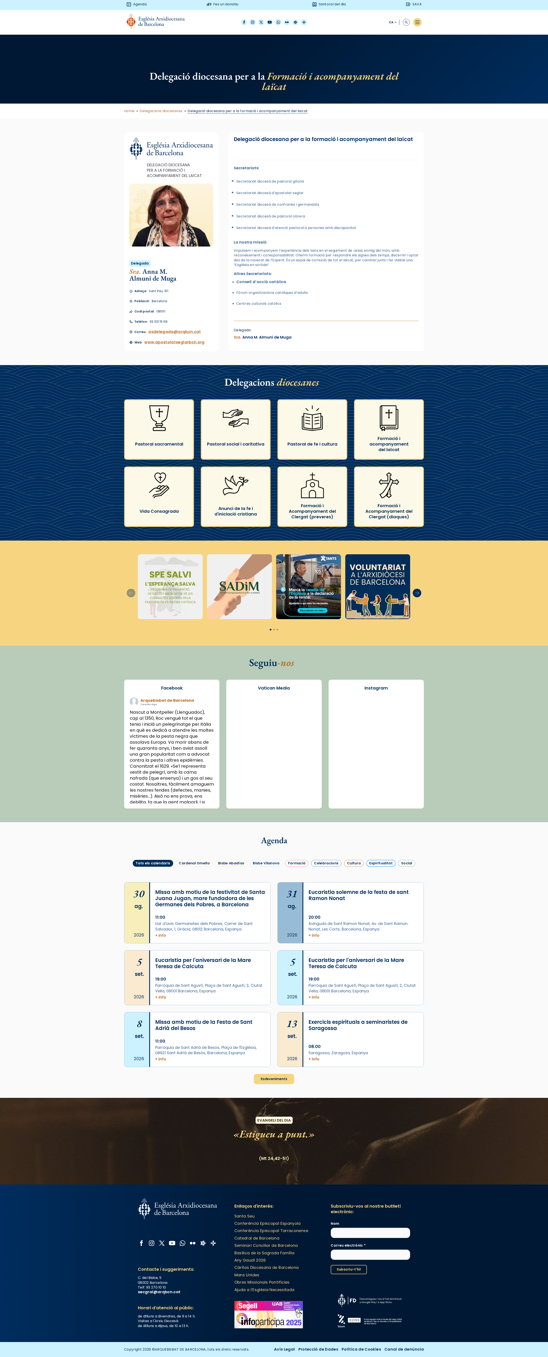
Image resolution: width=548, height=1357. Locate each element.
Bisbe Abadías (231, 863)
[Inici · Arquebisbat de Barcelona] (158, 22)
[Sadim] (239, 586)
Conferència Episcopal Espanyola (267, 1223)
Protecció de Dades (318, 1349)
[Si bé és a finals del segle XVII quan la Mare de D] (346, 758)
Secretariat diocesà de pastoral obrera (270, 216)
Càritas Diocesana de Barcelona (266, 1267)
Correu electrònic (348, 1245)
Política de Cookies (361, 1349)
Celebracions (326, 863)
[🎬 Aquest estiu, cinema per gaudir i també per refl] (376, 724)
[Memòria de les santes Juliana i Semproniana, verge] (346, 741)
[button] (417, 593)
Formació (297, 863)
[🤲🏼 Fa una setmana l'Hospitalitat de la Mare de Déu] (346, 792)
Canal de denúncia (404, 1349)
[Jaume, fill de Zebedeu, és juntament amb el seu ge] (376, 741)
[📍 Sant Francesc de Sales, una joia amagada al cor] (346, 724)
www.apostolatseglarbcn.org (174, 342)
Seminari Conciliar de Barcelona (266, 1245)
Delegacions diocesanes (161, 111)
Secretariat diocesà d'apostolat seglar (270, 192)
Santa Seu (244, 1216)
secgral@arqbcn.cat (159, 1292)
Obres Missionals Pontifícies (262, 1282)
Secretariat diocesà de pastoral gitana (270, 181)
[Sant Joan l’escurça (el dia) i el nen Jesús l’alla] (406, 792)
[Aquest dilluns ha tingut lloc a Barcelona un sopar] (376, 758)
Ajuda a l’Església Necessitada (264, 1289)
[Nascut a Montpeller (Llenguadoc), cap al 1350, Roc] (376, 707)
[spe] (170, 586)
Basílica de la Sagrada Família (264, 1253)
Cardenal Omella (194, 863)
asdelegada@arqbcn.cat (174, 331)
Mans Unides (246, 1275)
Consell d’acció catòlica (261, 281)
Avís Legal (284, 1349)
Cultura (354, 863)
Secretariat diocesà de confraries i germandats (277, 204)
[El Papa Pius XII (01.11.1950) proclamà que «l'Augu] (406, 707)
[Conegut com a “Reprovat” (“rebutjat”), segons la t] (346, 775)
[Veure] (308, 586)
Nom (335, 1223)
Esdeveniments (274, 1078)
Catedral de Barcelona (257, 1238)
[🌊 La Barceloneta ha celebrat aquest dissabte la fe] (406, 741)
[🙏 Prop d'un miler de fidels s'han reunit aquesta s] (376, 775)
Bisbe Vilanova (266, 863)
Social (406, 863)
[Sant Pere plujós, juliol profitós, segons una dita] (376, 792)
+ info (160, 935)
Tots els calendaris (153, 863)
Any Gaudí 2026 (250, 1260)
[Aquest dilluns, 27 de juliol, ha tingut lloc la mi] (406, 724)
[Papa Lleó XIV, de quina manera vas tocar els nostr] (406, 775)
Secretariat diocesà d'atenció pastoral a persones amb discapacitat (296, 227)
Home (129, 111)
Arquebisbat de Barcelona (167, 700)
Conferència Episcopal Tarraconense (271, 1230)
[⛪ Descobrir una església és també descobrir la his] (346, 707)
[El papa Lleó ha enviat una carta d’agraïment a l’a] (406, 758)
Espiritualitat (380, 863)
